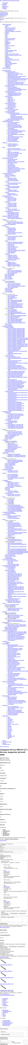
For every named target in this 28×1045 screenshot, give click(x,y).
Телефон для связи (16, 1042)
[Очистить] (24, 18)
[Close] (0, 1040)
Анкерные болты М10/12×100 (6, 977)
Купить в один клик (14, 839)
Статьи (4, 1003)
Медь (4, 1013)
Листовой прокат (6, 1020)
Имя (1, 846)
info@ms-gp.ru (3, 15)
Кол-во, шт (22, 837)
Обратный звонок (4, 13)
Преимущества (6, 833)
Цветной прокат (6, 1025)
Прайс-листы (5, 6)
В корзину (7, 839)
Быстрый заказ (3, 840)
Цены (4, 829)
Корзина (2, 19)
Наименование (10, 837)
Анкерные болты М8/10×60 (6, 964)
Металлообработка (7, 68)
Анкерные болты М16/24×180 (6, 990)
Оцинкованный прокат (8, 1022)
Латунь (4, 1014)
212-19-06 (3, 12)
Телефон (2, 850)
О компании (5, 2)
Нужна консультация (4, 927)
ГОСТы (4, 5)
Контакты (5, 4)
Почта (1, 849)
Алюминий (5, 1012)
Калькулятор (5, 1005)
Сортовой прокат (6, 1021)
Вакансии (5, 7)
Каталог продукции (7, 24)
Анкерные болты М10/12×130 (6, 983)
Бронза (4, 1016)
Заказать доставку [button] (5, 914)
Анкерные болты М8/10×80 (6, 971)
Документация (6, 835)
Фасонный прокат (7, 1024)
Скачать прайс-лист (4, 957)
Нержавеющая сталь (7, 1011)
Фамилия (2, 847)
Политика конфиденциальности (7, 995)
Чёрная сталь (5, 1010)
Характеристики (6, 831)
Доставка (5, 8)
